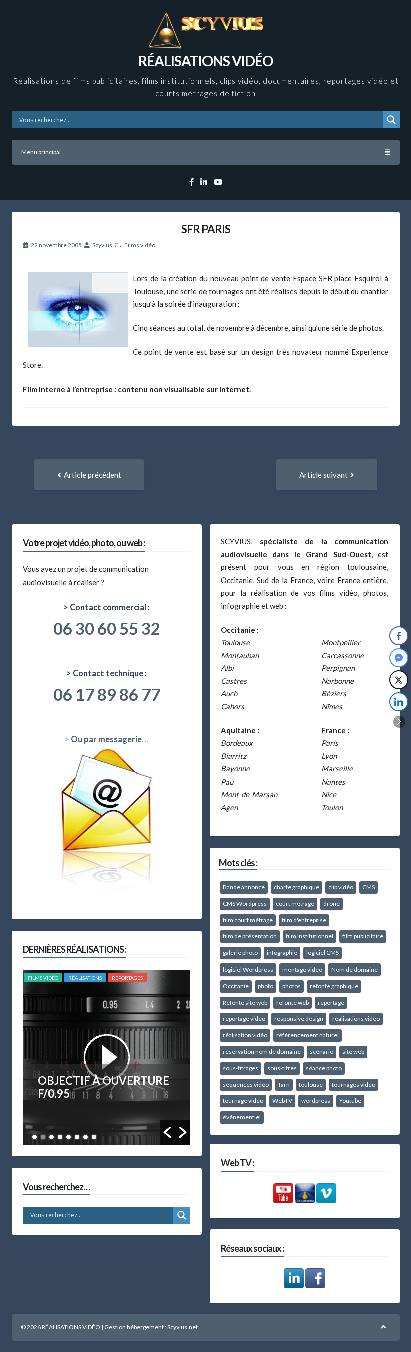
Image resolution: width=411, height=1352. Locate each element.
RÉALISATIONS (85, 978)
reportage (331, 1002)
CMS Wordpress (245, 903)
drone (331, 903)
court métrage (295, 903)
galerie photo (240, 952)
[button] (167, 1132)
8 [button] (94, 1137)
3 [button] (51, 1137)
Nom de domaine (354, 969)
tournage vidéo (243, 1100)
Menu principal (41, 152)
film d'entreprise (304, 920)
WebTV (282, 1100)
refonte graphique (334, 986)
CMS (368, 887)
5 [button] (68, 1137)
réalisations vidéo (356, 1018)
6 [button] (77, 1137)
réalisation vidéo (245, 1035)
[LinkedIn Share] (398, 701)
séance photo (324, 1068)
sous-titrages (240, 1068)
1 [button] (34, 1137)
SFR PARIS (205, 229)
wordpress (315, 1100)
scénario (321, 1051)
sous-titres (282, 1068)
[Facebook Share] (398, 635)
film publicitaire (362, 936)
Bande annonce (244, 887)
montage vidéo (302, 969)
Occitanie (236, 986)
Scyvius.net (182, 1327)
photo (265, 986)
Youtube (350, 1100)
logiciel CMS (322, 952)
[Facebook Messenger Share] (398, 657)
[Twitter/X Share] (398, 679)
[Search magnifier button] (391, 119)
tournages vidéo (353, 1084)
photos (291, 986)
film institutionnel (309, 936)
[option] (106, 1057)
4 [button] (60, 1137)
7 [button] (85, 1137)
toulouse (311, 1084)
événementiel (242, 1117)
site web (353, 1051)
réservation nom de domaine (262, 1051)
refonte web (292, 1002)
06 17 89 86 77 (106, 694)
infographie (282, 952)
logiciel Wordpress (248, 969)
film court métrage (248, 920)
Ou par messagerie (106, 739)
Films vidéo (139, 245)
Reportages (127, 978)
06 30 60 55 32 (106, 628)
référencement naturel (307, 1035)
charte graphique (296, 887)
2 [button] (43, 1137)
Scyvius (102, 245)
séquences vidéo (246, 1084)
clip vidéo (340, 887)
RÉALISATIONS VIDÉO (205, 60)
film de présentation (250, 936)
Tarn (284, 1084)
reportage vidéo (244, 1018)
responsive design (298, 1018)
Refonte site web (245, 1002)
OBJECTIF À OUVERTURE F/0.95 (103, 1087)
